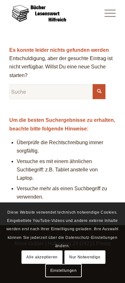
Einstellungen (63, 270)
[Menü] (107, 13)
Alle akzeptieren (42, 257)
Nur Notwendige (84, 257)
